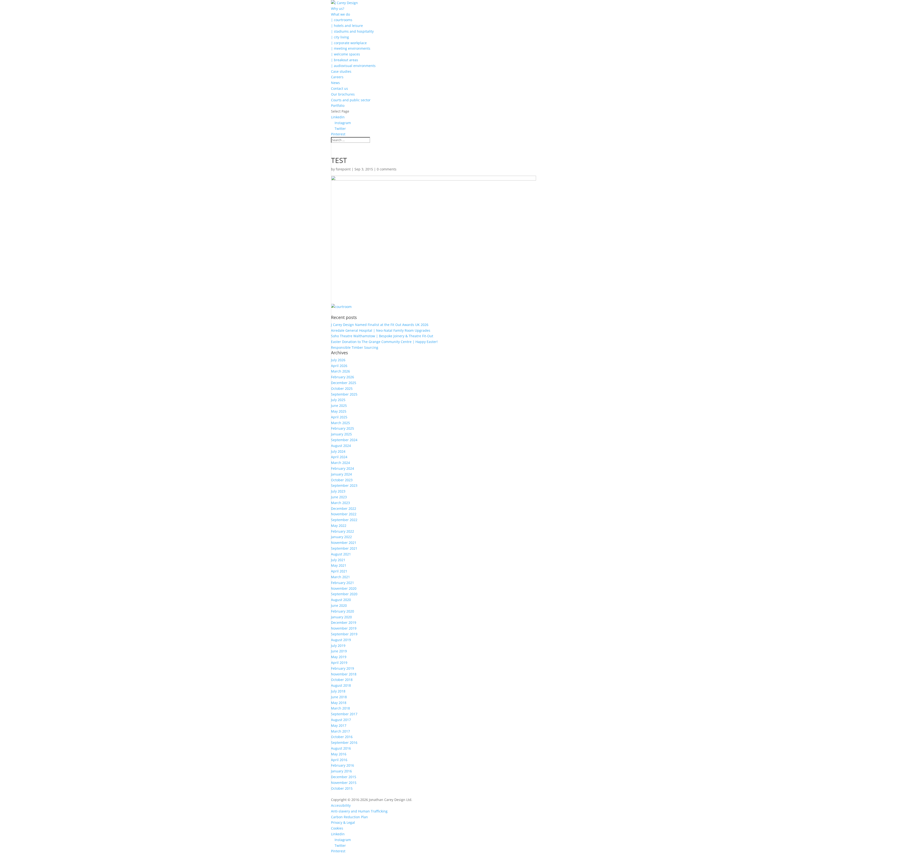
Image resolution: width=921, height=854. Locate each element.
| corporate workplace (349, 43)
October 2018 (342, 679)
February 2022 (342, 531)
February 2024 (342, 468)
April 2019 (339, 662)
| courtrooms (341, 20)
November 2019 (343, 628)
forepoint (343, 169)
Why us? (337, 8)
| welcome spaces (345, 54)
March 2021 (340, 577)
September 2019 (344, 634)
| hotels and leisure (347, 25)
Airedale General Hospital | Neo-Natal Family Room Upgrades (380, 330)
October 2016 (342, 736)
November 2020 (343, 588)
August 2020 (341, 599)
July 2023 (338, 491)
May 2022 (338, 525)
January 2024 (341, 474)
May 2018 (338, 702)
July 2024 (338, 451)
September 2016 (344, 742)
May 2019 (338, 657)
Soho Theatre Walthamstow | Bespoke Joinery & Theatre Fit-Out (382, 336)
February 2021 (342, 582)
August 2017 (341, 719)
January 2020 (341, 617)
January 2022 (341, 537)
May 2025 (338, 411)
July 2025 (338, 399)
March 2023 (340, 502)
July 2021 (338, 560)
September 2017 (344, 714)
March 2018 (340, 708)
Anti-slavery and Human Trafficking (359, 811)
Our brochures (343, 94)
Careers (337, 77)
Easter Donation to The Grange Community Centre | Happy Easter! (384, 341)
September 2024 (344, 440)
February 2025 (342, 428)
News (335, 82)
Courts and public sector (351, 100)
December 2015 (343, 777)
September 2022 (344, 519)
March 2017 (340, 731)
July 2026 (338, 360)
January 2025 (341, 434)
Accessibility (341, 805)
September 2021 (344, 548)
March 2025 (340, 423)
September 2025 (344, 394)
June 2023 (339, 497)
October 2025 (342, 388)
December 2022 (343, 508)
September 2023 (344, 485)
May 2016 (338, 754)
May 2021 (338, 565)
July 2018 (338, 691)
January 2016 (341, 771)
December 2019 (343, 622)
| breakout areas (344, 60)
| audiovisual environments (353, 65)
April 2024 (339, 457)
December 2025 (343, 382)
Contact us (339, 88)
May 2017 (338, 725)
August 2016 (341, 748)
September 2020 (344, 594)
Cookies (337, 828)
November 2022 (343, 514)
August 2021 (341, 554)
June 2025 (339, 405)
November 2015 (343, 782)
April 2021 (339, 571)
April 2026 (339, 365)
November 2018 (343, 674)
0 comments (386, 169)
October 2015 (342, 788)
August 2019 (341, 639)
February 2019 (342, 668)
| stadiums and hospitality (352, 31)
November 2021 (343, 542)
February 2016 (342, 765)
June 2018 (339, 697)
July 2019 (338, 645)
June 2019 (339, 651)
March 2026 (340, 371)
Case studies (341, 71)
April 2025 (339, 417)
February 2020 (342, 611)
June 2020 (339, 605)
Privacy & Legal (343, 822)
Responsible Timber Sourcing (354, 347)
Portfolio (337, 105)
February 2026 (342, 377)
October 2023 (342, 480)
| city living (340, 37)
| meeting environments (350, 48)
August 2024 (341, 445)
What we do (340, 14)
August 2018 (341, 685)
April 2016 (339, 760)
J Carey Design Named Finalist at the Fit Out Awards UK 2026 (379, 324)
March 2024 (340, 462)
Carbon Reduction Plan (349, 817)
